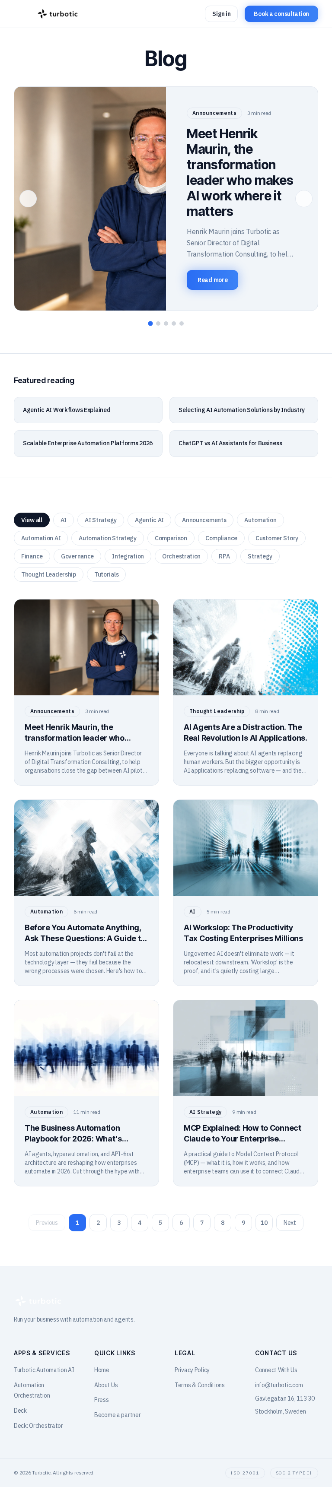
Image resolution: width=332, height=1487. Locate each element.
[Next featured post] (304, 198)
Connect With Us (276, 1370)
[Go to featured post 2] (158, 323)
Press (101, 1400)
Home (101, 1370)
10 (264, 1223)
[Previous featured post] (28, 198)
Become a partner (117, 1415)
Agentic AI (149, 520)
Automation (260, 520)
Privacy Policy (192, 1370)
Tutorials (106, 574)
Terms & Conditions (200, 1385)
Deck (20, 1410)
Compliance (221, 538)
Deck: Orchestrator (38, 1426)
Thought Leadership (48, 574)
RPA (224, 556)
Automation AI (41, 538)
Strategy (260, 556)
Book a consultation (281, 14)
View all (31, 520)
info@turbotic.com (279, 1385)
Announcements (204, 520)
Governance (77, 556)
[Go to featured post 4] (174, 323)
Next (290, 1223)
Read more (212, 280)
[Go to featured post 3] (166, 323)
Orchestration (181, 556)
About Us (106, 1385)
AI (64, 520)
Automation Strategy (108, 538)
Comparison (171, 538)
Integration (128, 556)
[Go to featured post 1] (150, 323)
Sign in (221, 14)
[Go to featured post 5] (181, 323)
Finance (32, 556)
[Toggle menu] (22, 13)
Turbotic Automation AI (44, 1370)
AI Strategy (101, 520)
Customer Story (276, 538)
